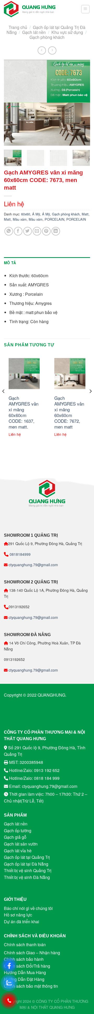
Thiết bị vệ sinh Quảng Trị (27, 870)
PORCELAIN (54, 219)
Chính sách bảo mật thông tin (31, 986)
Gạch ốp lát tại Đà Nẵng (26, 864)
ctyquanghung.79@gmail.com (33, 564)
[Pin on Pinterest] (46, 231)
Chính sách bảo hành (24, 959)
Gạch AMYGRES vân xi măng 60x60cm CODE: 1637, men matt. (23, 412)
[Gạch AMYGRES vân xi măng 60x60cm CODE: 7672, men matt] (69, 373)
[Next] (81, 102)
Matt (85, 214)
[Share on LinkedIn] (55, 231)
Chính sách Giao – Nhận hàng (32, 953)
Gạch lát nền (34, 32)
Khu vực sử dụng (67, 32)
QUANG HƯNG (62, 1007)
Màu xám (20, 219)
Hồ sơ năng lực (18, 915)
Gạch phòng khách (47, 37)
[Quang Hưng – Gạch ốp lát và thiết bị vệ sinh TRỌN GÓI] (30, 9)
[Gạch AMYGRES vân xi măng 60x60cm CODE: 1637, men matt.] (24, 373)
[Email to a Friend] (37, 231)
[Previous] (12, 102)
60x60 (25, 214)
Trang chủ (18, 27)
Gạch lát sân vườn (21, 844)
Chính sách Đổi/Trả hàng (27, 966)
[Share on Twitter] (27, 231)
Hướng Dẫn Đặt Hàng (24, 979)
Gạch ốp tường (17, 831)
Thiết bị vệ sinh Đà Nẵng (27, 877)
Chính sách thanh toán (25, 944)
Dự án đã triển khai (21, 922)
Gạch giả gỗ (15, 837)
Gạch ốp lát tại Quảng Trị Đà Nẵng (46, 29)
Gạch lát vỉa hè (18, 851)
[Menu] (85, 9)
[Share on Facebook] (18, 231)
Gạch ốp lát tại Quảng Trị (27, 857)
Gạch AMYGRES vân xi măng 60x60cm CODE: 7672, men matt (69, 412)
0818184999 (20, 554)
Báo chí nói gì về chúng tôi (28, 908)
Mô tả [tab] (10, 262)
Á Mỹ (36, 214)
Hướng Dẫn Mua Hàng (25, 972)
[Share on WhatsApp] (8, 231)
